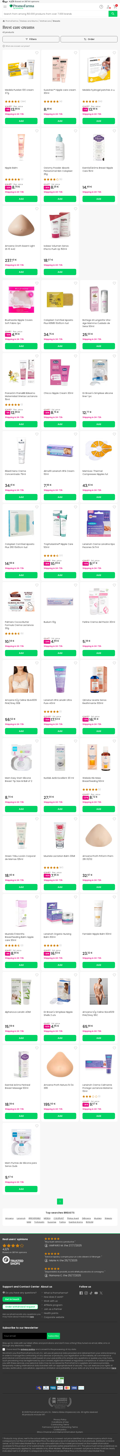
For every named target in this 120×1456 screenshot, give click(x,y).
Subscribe (53, 1336)
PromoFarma (12, 21)
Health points (51, 1313)
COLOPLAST (59, 1218)
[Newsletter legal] (4, 1349)
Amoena (9, 1218)
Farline (62, 1222)
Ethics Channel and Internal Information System (60, 1432)
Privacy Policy (60, 1419)
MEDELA (47, 1218)
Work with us (51, 1301)
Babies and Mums (29, 21)
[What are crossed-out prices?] (3, 46)
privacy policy (28, 1349)
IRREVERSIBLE (35, 1218)
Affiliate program (53, 1305)
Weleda (108, 1218)
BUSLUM (89, 1222)
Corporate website (54, 1317)
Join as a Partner (53, 1309)
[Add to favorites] (37, 53)
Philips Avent (73, 1218)
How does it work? (53, 1296)
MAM (29, 1222)
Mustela (98, 1218)
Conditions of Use (60, 1422)
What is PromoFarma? (56, 1292)
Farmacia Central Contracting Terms (60, 1427)
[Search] (113, 14)
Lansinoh (21, 1218)
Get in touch (12, 1299)
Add (21, 121)
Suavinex (52, 1222)
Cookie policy (60, 1429)
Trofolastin (39, 1222)
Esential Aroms (76, 1222)
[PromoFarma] (21, 6)
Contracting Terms (60, 1424)
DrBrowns (86, 1218)
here (32, 1316)
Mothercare (45, 21)
